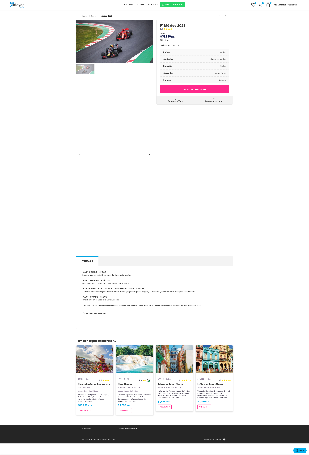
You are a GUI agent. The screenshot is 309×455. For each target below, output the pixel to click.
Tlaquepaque (163, 397)
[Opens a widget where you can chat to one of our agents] (300, 451)
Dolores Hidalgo (212, 393)
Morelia (175, 395)
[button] (79, 155)
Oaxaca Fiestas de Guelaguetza (94, 384)
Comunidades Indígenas (128, 399)
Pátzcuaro (183, 395)
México (92, 16)
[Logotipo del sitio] (17, 4)
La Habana (184, 393)
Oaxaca (96, 397)
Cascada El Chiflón (125, 397)
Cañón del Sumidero (142, 395)
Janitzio (177, 393)
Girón (160, 393)
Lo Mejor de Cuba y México (210, 384)
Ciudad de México (182, 391)
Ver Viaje (84, 410)
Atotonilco (209, 391)
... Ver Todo (131, 401)
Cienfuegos (170, 391)
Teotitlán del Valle (85, 401)
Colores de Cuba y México (170, 384)
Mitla (80, 397)
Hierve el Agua (103, 395)
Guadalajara (168, 393)
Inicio (84, 16)
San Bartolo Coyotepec (95, 399)
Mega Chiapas (125, 384)
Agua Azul (130, 395)
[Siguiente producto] (225, 16)
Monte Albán (88, 397)
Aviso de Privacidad (128, 428)
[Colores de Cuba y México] (174, 360)
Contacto (86, 428)
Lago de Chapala (164, 395)
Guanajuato (213, 395)
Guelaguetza (91, 395)
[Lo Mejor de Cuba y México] (214, 360)
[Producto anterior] (219, 16)
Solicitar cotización (194, 89)
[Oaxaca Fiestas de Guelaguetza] (95, 360)
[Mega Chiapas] (134, 360)
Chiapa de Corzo (140, 397)
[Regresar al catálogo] (222, 16)
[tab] (87, 261)
